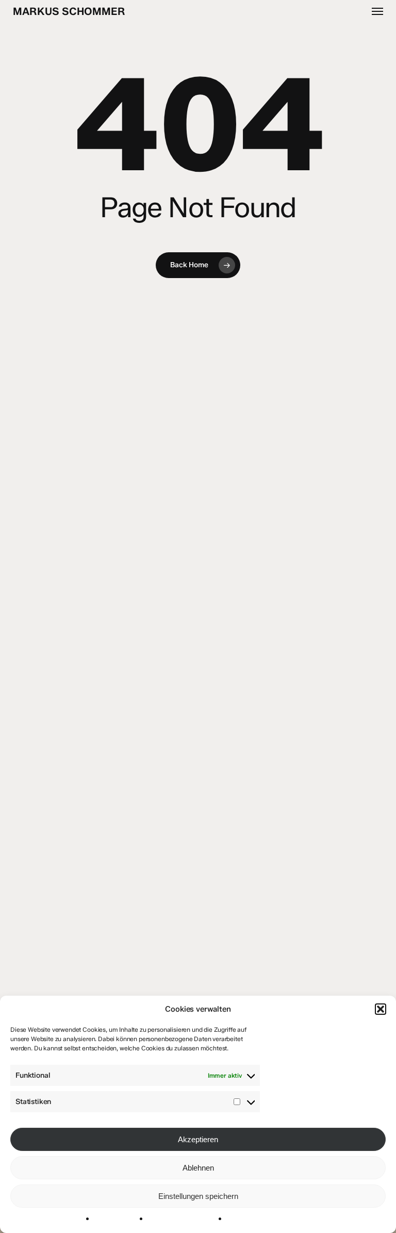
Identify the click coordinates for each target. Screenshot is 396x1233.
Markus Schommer (69, 11)
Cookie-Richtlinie (119, 1219)
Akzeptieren (198, 1139)
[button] (380, 1009)
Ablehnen (198, 1167)
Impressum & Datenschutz (185, 1219)
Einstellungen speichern (198, 1196)
